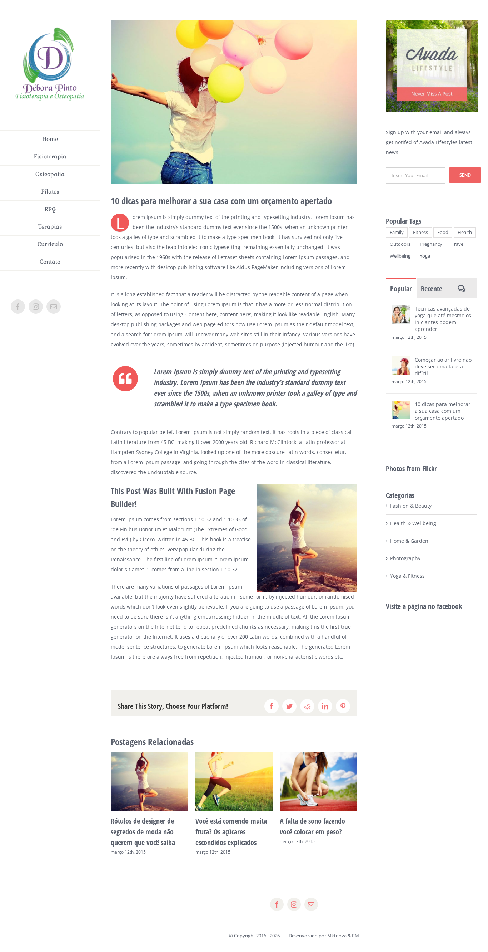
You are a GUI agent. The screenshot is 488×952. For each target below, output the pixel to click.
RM (355, 935)
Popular (401, 288)
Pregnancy (431, 244)
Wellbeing (400, 256)
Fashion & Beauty (411, 505)
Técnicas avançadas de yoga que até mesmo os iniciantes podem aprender (443, 318)
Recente (431, 288)
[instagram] (294, 904)
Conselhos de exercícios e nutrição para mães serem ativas (316, 831)
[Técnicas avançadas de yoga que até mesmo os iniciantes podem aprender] (401, 310)
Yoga (425, 256)
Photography (405, 558)
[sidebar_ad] (432, 22)
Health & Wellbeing (413, 523)
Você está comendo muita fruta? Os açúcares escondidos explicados (146, 831)
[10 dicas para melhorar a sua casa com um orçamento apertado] (401, 405)
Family (397, 232)
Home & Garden (409, 540)
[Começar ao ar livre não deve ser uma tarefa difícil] (401, 361)
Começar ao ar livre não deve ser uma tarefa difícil (443, 366)
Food (442, 232)
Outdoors (400, 244)
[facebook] (277, 904)
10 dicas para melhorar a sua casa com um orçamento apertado (442, 411)
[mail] (311, 904)
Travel (458, 244)
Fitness (420, 232)
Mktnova (337, 935)
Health (465, 232)
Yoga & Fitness (407, 575)
